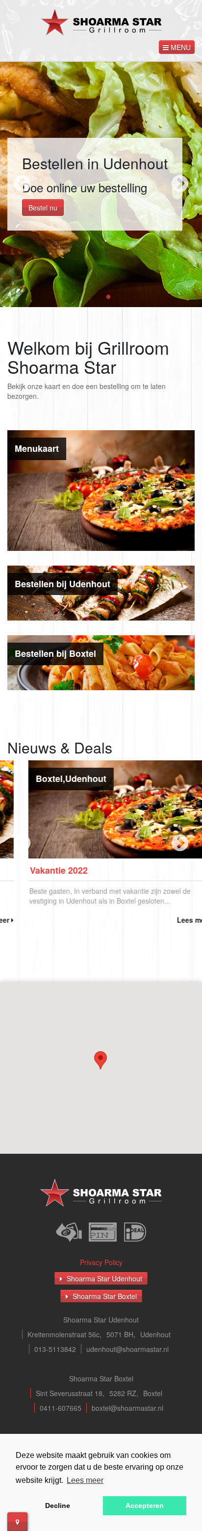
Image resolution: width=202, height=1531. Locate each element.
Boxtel (28, 778)
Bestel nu (42, 207)
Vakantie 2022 (38, 870)
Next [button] (180, 184)
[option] (101, 184)
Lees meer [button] (85, 1480)
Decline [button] (57, 1505)
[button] (100, 1060)
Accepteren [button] (145, 1505)
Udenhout (64, 778)
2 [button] (108, 297)
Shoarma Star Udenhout (103, 1278)
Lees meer (174, 920)
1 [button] (94, 297)
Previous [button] (22, 184)
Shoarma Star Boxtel (104, 1296)
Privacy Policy (101, 1262)
